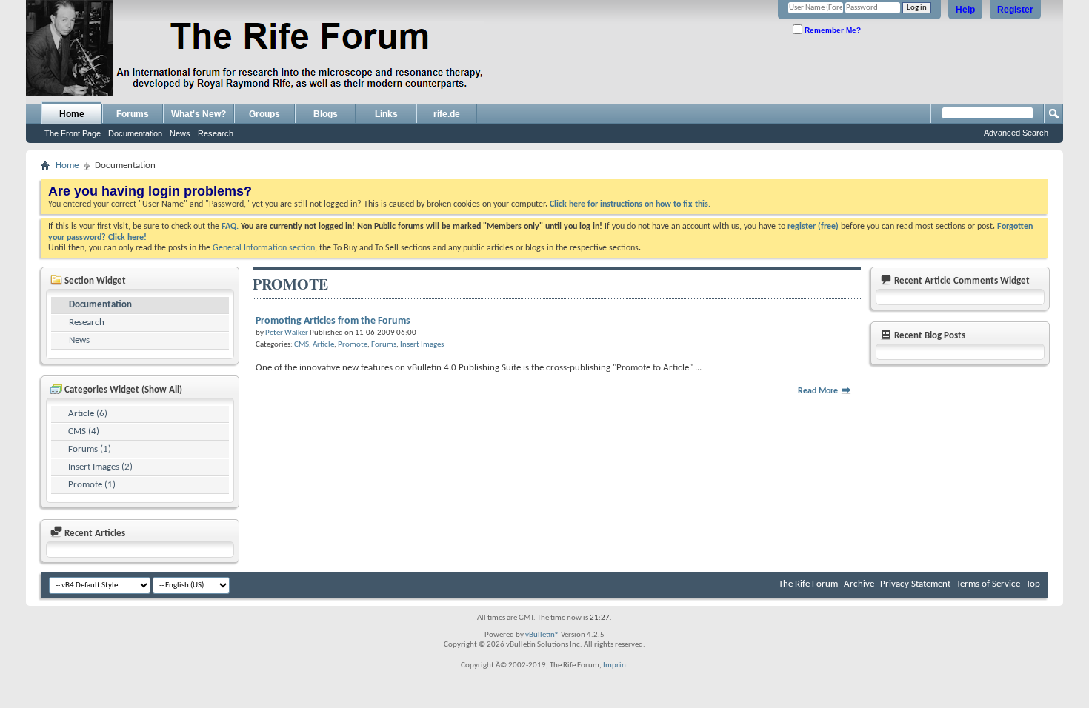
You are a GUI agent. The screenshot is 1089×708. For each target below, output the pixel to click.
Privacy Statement (915, 584)
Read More (819, 391)
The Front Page (72, 133)
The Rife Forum (808, 584)
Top (1033, 584)
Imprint (616, 665)
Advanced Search (1016, 132)
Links (386, 114)
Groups (264, 114)
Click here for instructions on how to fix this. (630, 204)
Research (215, 133)
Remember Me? (831, 30)
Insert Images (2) (100, 467)
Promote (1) (92, 485)
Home (71, 114)
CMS (301, 345)
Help (965, 9)
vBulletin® (542, 635)
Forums (132, 114)
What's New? (198, 114)
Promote (352, 345)
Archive (859, 584)
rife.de (446, 114)
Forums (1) (89, 449)
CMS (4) (83, 431)
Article (323, 345)
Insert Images (422, 345)
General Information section (264, 248)
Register (1015, 9)
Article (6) (87, 413)
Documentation (135, 133)
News (180, 133)
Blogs (325, 114)
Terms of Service (988, 584)
